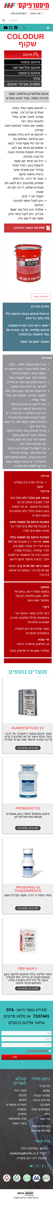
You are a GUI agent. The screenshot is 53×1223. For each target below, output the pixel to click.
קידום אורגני (32, 1197)
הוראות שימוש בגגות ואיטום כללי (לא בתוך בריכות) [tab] (27, 316)
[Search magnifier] (3, 20)
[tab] (27, 346)
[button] (47, 27)
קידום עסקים (20, 1197)
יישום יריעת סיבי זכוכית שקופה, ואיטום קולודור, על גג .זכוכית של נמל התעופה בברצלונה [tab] (27, 330)
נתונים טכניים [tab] (40, 306)
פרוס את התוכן (41, 296)
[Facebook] (15, 27)
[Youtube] (5, 27)
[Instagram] (10, 27)
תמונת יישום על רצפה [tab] (34, 341)
